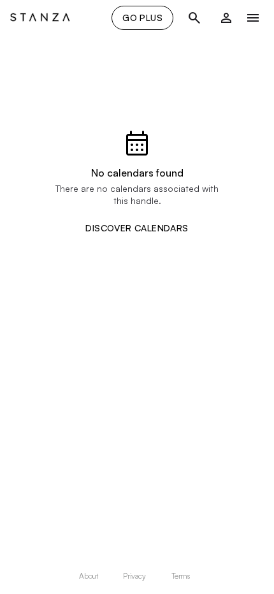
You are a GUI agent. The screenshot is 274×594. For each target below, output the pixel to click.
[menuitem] (91, 576)
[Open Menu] (253, 18)
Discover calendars (136, 228)
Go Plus (142, 17)
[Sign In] (226, 18)
